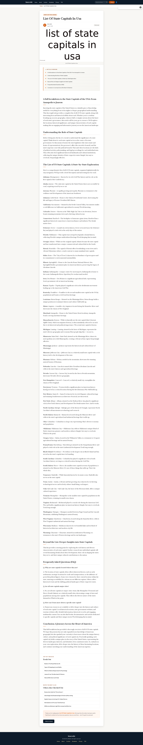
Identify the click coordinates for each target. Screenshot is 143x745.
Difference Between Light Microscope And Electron (57, 706)
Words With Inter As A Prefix (51, 677)
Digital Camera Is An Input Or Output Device (55, 699)
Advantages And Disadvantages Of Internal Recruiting (58, 695)
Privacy (57, 2)
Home (36, 2)
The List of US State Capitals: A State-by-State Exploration (62, 78)
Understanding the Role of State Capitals (58, 75)
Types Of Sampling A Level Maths (53, 667)
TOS (62, 2)
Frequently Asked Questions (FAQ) (56, 84)
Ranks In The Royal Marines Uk (52, 663)
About (40, 2)
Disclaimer (51, 2)
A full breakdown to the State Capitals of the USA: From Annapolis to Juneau (66, 72)
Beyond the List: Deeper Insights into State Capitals (60, 81)
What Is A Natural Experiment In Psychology (55, 670)
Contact (45, 2)
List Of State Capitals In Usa (67, 713)
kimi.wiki (29, 2)
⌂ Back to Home (49, 721)
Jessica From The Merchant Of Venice (54, 674)
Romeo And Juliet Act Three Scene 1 (53, 692)
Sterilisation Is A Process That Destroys (54, 702)
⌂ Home (112, 2)
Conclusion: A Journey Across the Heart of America (60, 87)
